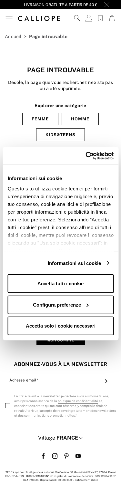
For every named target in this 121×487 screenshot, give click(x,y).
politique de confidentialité (78, 401)
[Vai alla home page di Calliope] (39, 18)
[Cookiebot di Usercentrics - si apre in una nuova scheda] (86, 155)
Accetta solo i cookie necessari (61, 326)
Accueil (13, 36)
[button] (9, 18)
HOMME (80, 119)
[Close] (107, 4)
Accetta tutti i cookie (60, 283)
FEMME (40, 119)
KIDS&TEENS (60, 134)
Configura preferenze (57, 304)
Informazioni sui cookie (74, 263)
